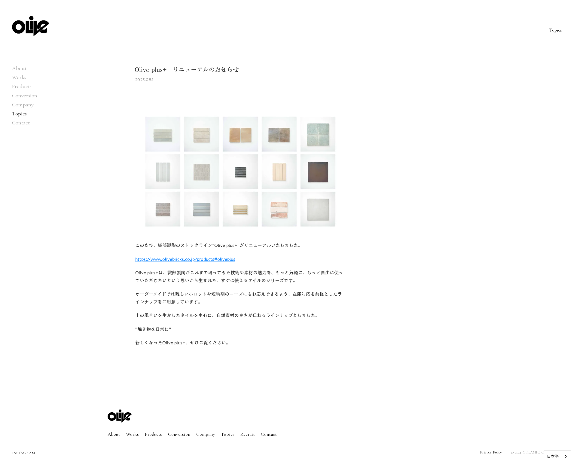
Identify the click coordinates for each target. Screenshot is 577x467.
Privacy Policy (491, 452)
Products (22, 86)
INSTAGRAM (23, 453)
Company (23, 104)
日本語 (553, 456)
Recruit (247, 434)
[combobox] (557, 456)
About (19, 68)
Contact (21, 122)
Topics (227, 434)
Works (19, 77)
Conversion (24, 95)
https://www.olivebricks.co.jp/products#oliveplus (185, 259)
